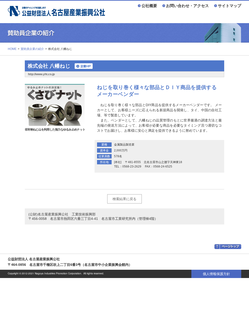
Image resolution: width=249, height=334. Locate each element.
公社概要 (149, 5)
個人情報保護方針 (216, 274)
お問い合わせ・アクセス (187, 5)
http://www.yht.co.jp (41, 74)
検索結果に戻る (124, 199)
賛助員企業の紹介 (32, 49)
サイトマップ (229, 5)
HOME (12, 49)
